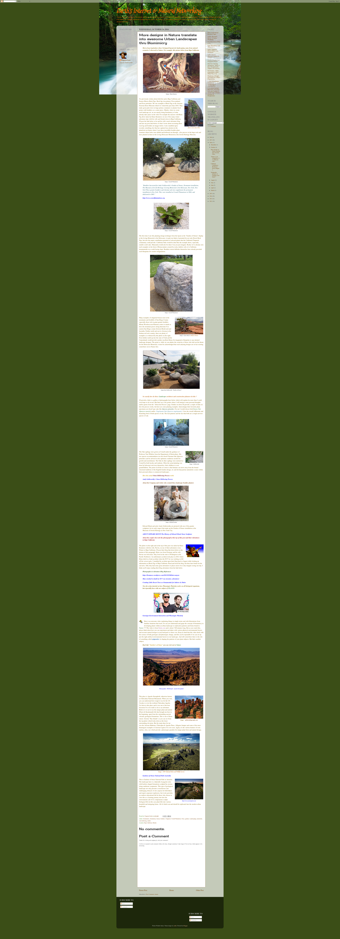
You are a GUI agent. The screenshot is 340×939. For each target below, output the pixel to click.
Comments (125, 907)
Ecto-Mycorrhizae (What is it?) (214, 42)
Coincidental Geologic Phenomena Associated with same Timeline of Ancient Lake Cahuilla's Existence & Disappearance (214, 92)
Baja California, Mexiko (150, 823)
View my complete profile (126, 62)
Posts (123, 903)
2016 (211, 142)
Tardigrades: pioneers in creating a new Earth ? (215, 175)
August (213, 180)
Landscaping (193, 819)
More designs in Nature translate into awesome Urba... (215, 152)
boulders (163, 819)
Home (171, 890)
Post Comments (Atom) (152, 894)
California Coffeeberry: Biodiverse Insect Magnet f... (215, 167)
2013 (211, 198)
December (213, 145)
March (213, 190)
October (213, 147)
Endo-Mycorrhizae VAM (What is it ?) (214, 46)
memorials (199, 819)
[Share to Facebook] (168, 816)
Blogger (185, 926)
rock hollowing (143, 821)
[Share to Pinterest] (170, 816)
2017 (211, 140)
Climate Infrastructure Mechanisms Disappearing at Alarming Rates (213, 83)
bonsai (158, 819)
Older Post (200, 890)
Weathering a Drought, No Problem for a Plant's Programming (214, 77)
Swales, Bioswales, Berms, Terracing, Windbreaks (212, 38)
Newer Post (143, 890)
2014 (211, 196)
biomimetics (146, 819)
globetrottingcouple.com (191, 720)
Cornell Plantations (176, 819)
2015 (211, 193)
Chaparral (168, 819)
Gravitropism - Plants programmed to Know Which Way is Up (213, 72)
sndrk (175, 926)
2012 (211, 201)
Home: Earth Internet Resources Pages (213, 33)
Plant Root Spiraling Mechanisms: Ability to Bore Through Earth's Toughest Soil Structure (214, 66)
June (212, 185)
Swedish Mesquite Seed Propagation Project (214, 60)
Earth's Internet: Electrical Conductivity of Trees (213, 56)
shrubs (149, 821)
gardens (187, 819)
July (212, 182)
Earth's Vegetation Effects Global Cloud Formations (213, 50)
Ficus (183, 819)
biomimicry (153, 819)
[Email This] (163, 816)
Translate (213, 126)
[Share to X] (167, 816)
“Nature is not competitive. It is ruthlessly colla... (215, 159)
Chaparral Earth (125, 60)
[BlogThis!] (165, 816)
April (212, 188)
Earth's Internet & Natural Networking (158, 10)
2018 (211, 137)
